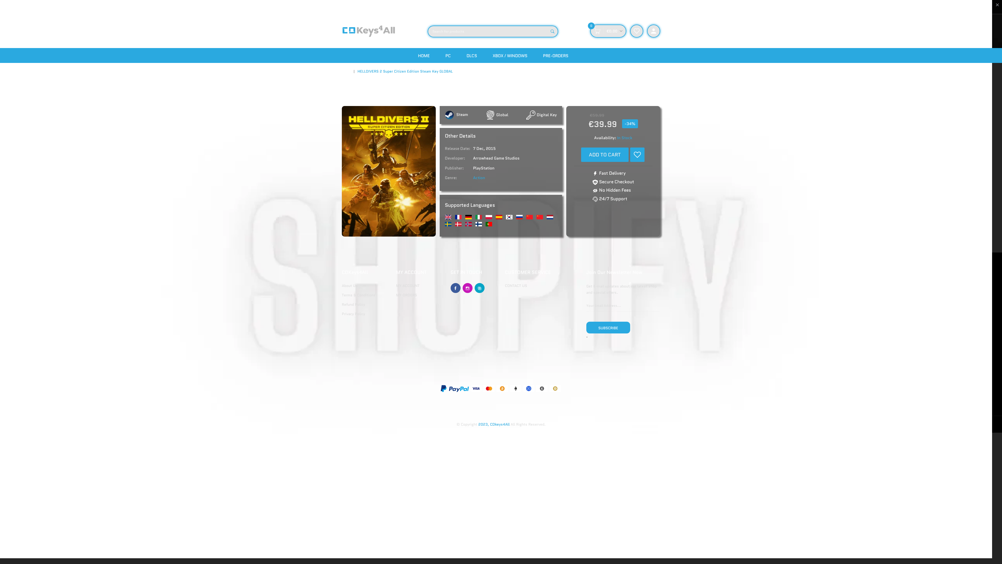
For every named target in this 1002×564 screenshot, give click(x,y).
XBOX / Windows (510, 56)
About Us (350, 285)
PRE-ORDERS (555, 56)
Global (502, 115)
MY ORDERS (406, 295)
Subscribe (608, 328)
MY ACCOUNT (408, 285)
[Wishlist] (637, 155)
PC (448, 56)
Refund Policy (353, 304)
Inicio (346, 71)
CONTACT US (516, 285)
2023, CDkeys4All (494, 424)
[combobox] (493, 31)
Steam (461, 115)
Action (479, 178)
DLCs (472, 56)
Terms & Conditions (358, 295)
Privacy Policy (353, 313)
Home (424, 56)
